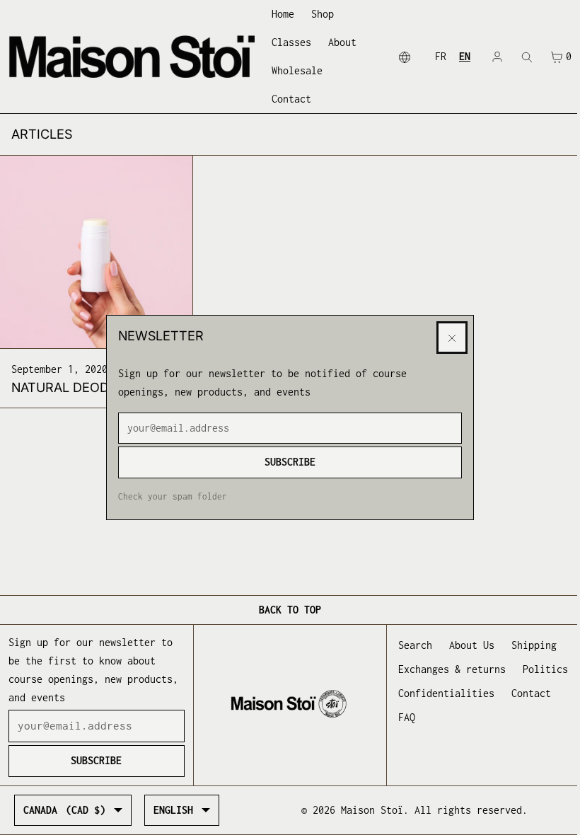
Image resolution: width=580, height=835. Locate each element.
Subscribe (290, 462)
